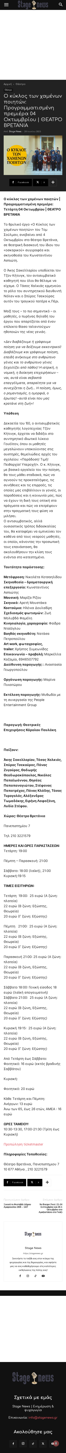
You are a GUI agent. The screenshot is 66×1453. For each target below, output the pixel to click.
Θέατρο (20, 84)
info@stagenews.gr (43, 1417)
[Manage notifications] (56, 1443)
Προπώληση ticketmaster (23, 1144)
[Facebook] (22, 1276)
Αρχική (8, 84)
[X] (43, 1443)
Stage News (15, 131)
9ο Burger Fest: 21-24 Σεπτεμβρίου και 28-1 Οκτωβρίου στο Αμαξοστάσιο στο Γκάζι (50, 1208)
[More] (53, 182)
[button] (6, 5)
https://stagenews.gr (33, 1253)
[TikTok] (37, 1276)
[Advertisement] (33, 45)
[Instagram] (29, 1276)
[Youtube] (45, 1276)
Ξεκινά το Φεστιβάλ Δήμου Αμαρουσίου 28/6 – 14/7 (17, 1205)
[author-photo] (33, 1243)
